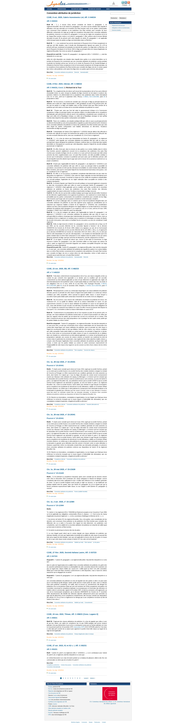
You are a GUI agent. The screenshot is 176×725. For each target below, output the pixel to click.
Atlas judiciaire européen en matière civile (59, 708)
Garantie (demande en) (93, 404)
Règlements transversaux (118, 25)
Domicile (76, 72)
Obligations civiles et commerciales (121, 28)
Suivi (49, 699)
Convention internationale (53, 667)
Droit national (88, 542)
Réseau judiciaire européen (55, 710)
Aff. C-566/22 (52, 88)
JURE (49, 706)
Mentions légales (75, 722)
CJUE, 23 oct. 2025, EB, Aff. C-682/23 (63, 269)
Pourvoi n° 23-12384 (55, 505)
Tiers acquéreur (78, 350)
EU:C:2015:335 (51, 285)
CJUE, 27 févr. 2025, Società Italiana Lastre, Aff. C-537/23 (71, 552)
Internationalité (84, 72)
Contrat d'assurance (66, 665)
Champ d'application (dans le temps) (84, 634)
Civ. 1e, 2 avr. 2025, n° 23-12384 (60, 502)
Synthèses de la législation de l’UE (57, 701)
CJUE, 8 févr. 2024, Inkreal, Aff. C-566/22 (64, 84)
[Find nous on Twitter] (122, 3)
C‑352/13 (104, 283)
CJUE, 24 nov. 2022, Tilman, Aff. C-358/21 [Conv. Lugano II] (72, 614)
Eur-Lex (50, 689)
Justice (55, 695)
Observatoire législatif (54, 697)
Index (108, 9)
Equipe (90, 722)
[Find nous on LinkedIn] (125, 3)
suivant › (86, 678)
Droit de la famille (116, 30)
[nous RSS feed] (128, 3)
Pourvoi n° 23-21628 (55, 473)
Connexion (84, 722)
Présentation (61, 9)
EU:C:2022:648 (94, 96)
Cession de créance (89, 350)
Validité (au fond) (78, 542)
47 (106, 285)
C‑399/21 (85, 96)
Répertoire (51, 691)
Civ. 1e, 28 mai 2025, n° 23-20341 (61, 362)
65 (61, 285)
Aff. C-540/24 (52, 21)
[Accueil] (68, 6)
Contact (104, 722)
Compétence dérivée (59, 404)
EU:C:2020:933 (96, 285)
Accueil (49, 9)
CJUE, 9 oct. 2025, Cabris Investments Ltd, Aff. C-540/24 (71, 17)
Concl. (61, 88)
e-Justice (54, 704)
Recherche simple (77, 9)
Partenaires (97, 722)
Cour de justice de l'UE (54, 693)
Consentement (88, 602)
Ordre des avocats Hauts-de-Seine (98, 706)
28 (104, 96)
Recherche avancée (94, 9)
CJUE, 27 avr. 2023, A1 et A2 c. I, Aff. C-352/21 (67, 646)
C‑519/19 (88, 285)
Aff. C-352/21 (52, 649)
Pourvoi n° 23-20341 (55, 365)
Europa (50, 686)
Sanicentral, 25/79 (79, 627)
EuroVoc (50, 712)
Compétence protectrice (53, 665)
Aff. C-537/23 (52, 556)
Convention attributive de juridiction (63, 72)
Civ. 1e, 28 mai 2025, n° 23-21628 (61, 469)
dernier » (92, 678)
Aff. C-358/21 (52, 618)
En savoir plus (52, 78)
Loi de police (96, 542)
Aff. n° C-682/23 (53, 272)
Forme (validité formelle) (80, 491)
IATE (49, 714)
